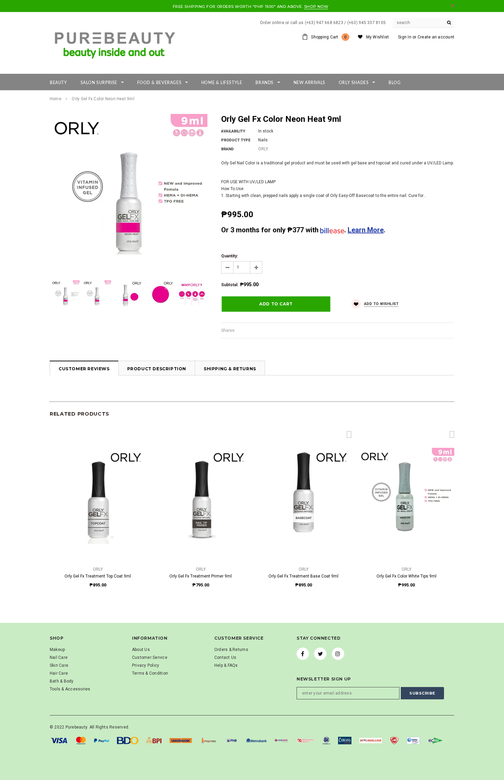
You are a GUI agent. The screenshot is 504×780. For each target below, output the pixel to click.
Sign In (404, 37)
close (452, 5)
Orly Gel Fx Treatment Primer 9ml (200, 576)
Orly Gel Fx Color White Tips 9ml (406, 576)
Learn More (366, 230)
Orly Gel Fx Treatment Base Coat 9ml (303, 576)
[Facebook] (303, 654)
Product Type (235, 140)
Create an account (436, 37)
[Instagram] (338, 654)
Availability (233, 131)
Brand (227, 149)
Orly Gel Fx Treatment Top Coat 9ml (97, 576)
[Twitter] (320, 654)
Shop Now (316, 6)
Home (55, 98)
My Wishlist (377, 37)
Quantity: (229, 256)
